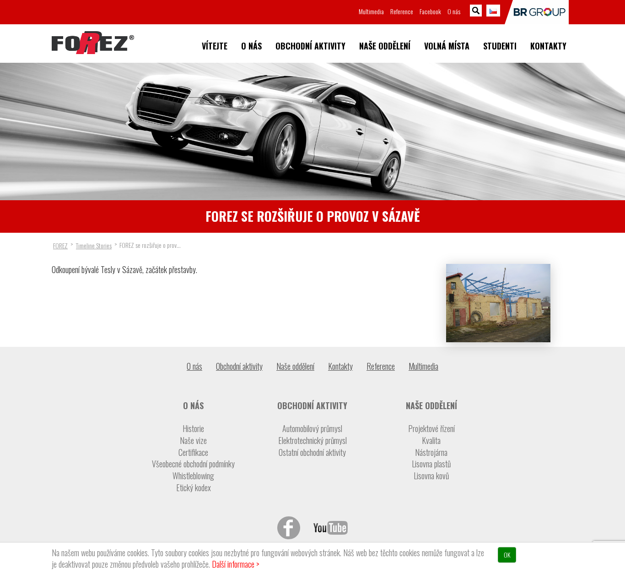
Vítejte (214, 46)
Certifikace (193, 452)
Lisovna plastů (431, 464)
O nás (251, 46)
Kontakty (548, 46)
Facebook (430, 11)
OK (507, 554)
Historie (193, 428)
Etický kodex (193, 487)
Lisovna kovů (431, 476)
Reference (401, 11)
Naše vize (193, 440)
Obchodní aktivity (310, 46)
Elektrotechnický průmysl (312, 440)
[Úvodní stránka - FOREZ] (93, 42)
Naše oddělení (384, 46)
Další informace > (235, 564)
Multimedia (371, 11)
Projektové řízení (431, 428)
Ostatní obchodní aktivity (312, 452)
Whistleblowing (193, 476)
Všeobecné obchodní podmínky (193, 464)
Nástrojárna (431, 452)
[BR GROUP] (536, 12)
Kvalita (431, 440)
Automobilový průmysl (312, 428)
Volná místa (446, 46)
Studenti (500, 46)
